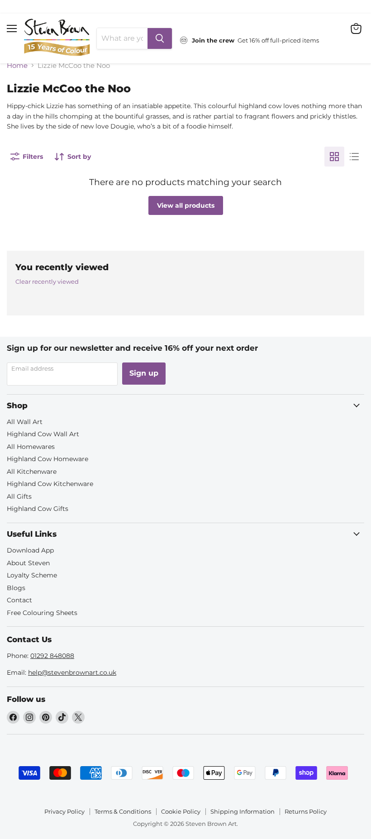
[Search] (159, 38)
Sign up (143, 373)
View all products (185, 205)
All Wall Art (25, 422)
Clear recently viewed (47, 281)
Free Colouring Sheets (42, 613)
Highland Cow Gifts (37, 509)
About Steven (28, 563)
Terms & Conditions (123, 811)
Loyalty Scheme (32, 575)
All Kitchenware (32, 471)
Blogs (16, 588)
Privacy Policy (64, 811)
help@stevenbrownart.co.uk (72, 672)
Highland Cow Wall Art (43, 434)
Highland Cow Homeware (47, 459)
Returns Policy (306, 811)
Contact (19, 600)
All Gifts (19, 496)
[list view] (354, 157)
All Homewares (31, 447)
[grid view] (334, 157)
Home (17, 65)
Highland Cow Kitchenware (50, 484)
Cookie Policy (180, 811)
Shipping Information (242, 811)
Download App (30, 550)
